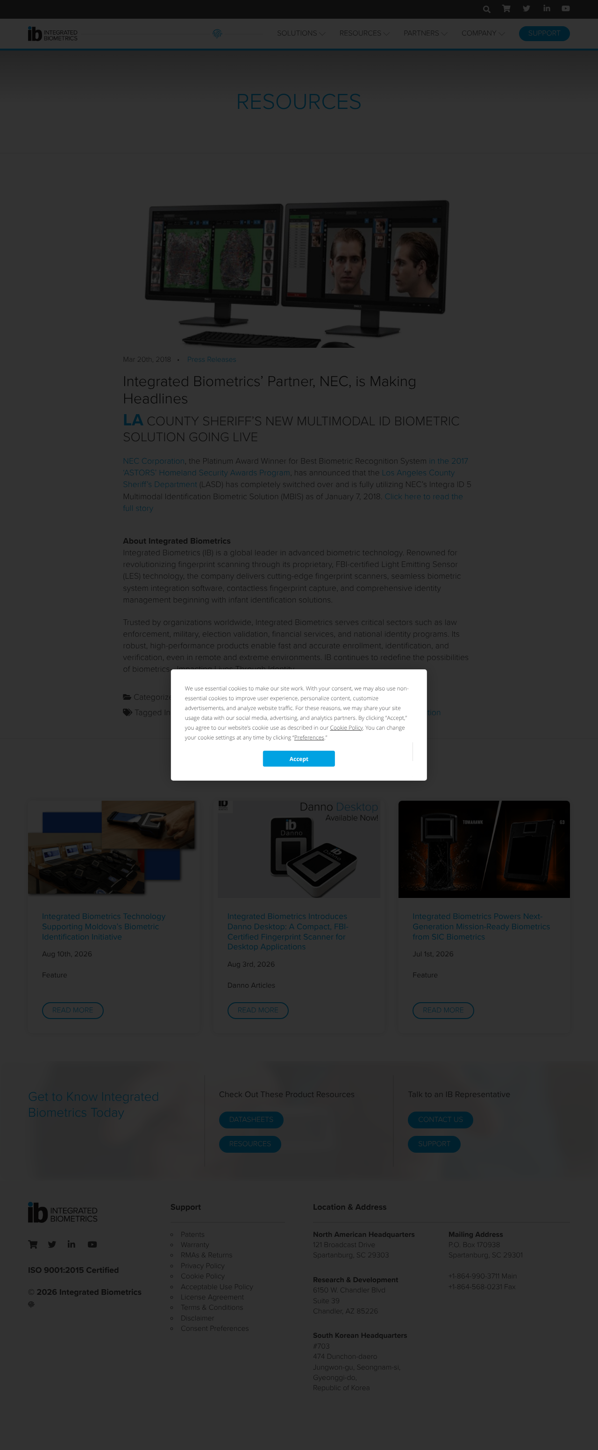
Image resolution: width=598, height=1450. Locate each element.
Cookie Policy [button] (346, 728)
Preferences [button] (309, 737)
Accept (299, 759)
